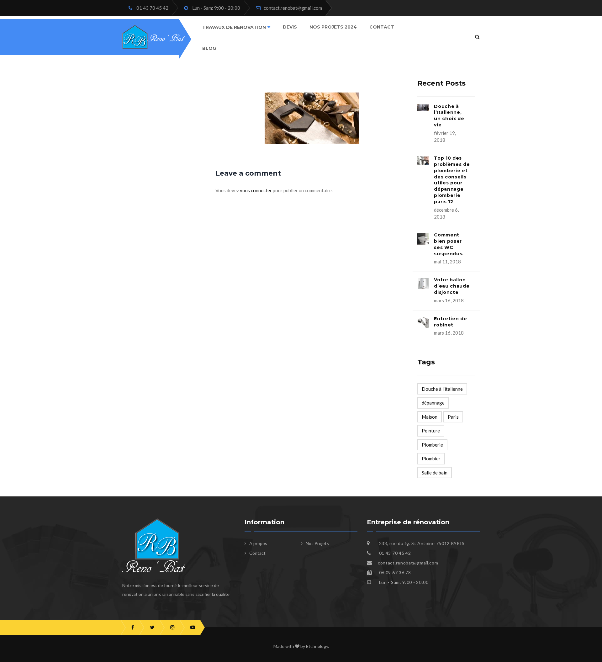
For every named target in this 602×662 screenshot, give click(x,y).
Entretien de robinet (450, 322)
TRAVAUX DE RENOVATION (234, 27)
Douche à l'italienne (442, 389)
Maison (429, 417)
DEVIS (290, 27)
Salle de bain (434, 472)
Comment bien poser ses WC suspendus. (449, 244)
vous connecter (256, 190)
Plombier (431, 458)
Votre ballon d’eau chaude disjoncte (451, 286)
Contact (381, 27)
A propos (258, 543)
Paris (453, 417)
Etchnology (317, 646)
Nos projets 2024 (333, 27)
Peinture (431, 430)
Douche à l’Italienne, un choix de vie (449, 115)
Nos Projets (317, 543)
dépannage (433, 402)
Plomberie (432, 445)
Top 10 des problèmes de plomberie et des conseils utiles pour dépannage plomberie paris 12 (452, 179)
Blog (209, 48)
